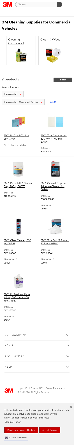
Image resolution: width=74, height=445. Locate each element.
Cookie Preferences (55, 388)
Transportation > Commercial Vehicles (21, 102)
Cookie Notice (13, 422)
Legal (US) (23, 388)
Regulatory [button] (14, 356)
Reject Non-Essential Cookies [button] (21, 430)
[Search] (59, 4)
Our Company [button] (15, 335)
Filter (63, 80)
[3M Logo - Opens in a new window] (8, 4)
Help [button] (8, 367)
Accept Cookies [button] (49, 430)
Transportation (10, 94)
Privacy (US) (37, 388)
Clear (53, 102)
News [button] (8, 345)
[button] (16, 438)
